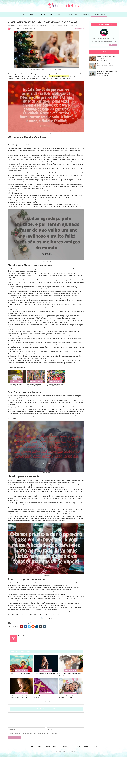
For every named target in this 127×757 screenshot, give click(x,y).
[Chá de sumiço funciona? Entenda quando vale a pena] (92, 73)
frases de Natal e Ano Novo (17, 623)
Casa (51, 14)
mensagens (27, 623)
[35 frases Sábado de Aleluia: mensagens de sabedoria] (46, 686)
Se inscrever (113, 45)
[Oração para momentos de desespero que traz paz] (46, 663)
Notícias (32, 14)
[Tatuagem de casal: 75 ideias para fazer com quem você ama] (92, 66)
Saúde (60, 14)
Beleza (43, 14)
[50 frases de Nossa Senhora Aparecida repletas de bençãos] (36, 376)
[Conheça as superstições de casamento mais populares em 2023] (71, 663)
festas (39, 78)
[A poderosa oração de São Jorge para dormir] (21, 663)
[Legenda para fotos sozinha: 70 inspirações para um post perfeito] (92, 58)
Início (24, 14)
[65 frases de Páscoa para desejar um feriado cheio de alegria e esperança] (71, 686)
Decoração (84, 14)
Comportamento (98, 14)
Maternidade (71, 14)
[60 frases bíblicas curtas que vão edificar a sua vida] (17, 376)
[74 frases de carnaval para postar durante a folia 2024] (56, 376)
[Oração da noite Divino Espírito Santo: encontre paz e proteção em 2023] (21, 686)
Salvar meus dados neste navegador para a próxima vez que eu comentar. (34, 733)
